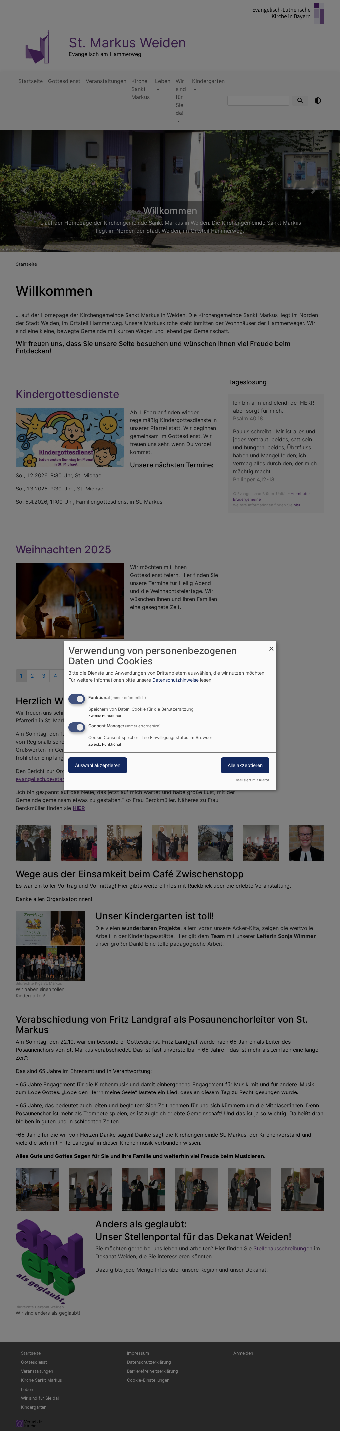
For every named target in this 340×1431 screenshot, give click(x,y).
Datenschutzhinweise (175, 680)
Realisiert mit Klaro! (252, 780)
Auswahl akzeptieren (97, 765)
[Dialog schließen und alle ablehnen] (271, 645)
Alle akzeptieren (245, 765)
